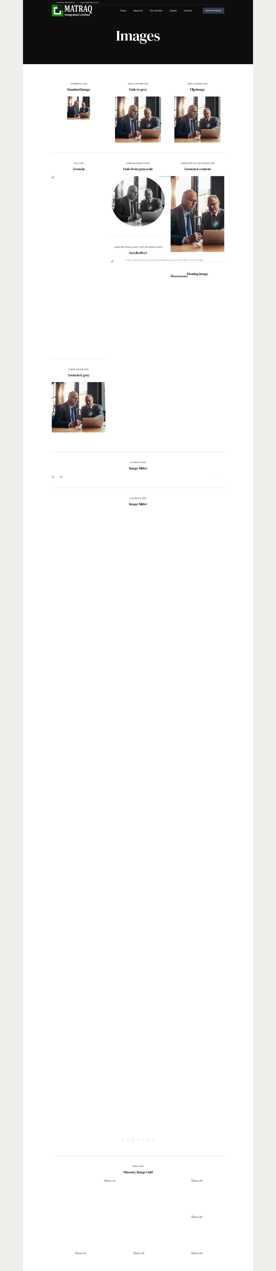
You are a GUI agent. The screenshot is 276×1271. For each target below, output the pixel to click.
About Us (138, 10)
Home (123, 10)
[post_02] (78, 108)
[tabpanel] (138, 477)
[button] (57, 476)
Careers (173, 10)
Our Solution (156, 10)
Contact (188, 10)
